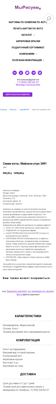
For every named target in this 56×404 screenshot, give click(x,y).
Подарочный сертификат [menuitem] (28, 47)
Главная (3, 109)
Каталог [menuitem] (27, 35)
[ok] (21, 74)
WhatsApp (20, 85)
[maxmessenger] (40, 74)
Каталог (13, 109)
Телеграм (30, 85)
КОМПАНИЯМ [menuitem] (27, 54)
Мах (38, 85)
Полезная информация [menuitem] (27, 60)
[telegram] (33, 74)
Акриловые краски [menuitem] (28, 41)
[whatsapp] (27, 74)
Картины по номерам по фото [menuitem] (28, 22)
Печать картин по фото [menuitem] (28, 28)
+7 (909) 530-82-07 (28, 82)
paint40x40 (24, 109)
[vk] (14, 74)
